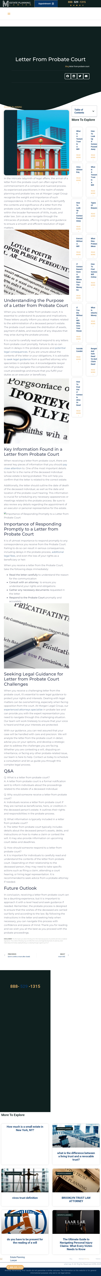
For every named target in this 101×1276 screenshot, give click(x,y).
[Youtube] (77, 5)
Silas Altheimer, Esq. (80, 169)
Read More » (78, 157)
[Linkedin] (80, 5)
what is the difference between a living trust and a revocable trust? (76, 1156)
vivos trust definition (25, 1197)
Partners (98, 1259)
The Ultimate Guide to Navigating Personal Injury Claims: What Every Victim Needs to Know (76, 1244)
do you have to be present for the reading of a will (25, 1241)
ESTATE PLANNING (13, 107)
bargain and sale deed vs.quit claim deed (94, 356)
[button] (9, 13)
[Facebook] (71, 5)
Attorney (84, 1259)
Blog (67, 66)
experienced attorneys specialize (23, 709)
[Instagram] (83, 5)
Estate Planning (20, 2)
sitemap (67, 1264)
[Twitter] (74, 5)
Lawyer (21, 5)
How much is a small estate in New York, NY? (25, 1128)
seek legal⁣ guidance (19, 359)
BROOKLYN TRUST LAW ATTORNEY (76, 1199)
